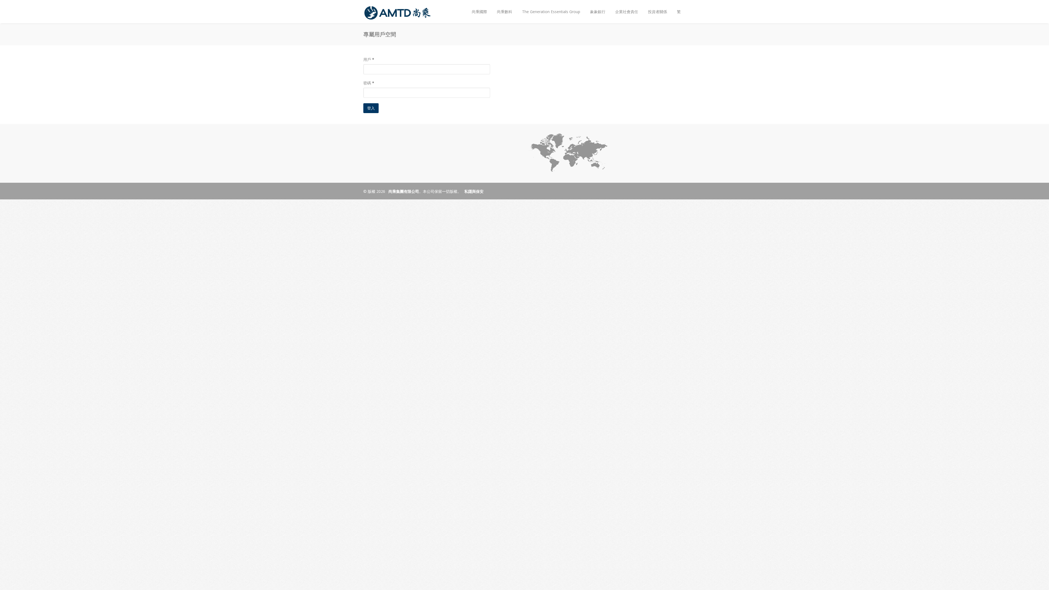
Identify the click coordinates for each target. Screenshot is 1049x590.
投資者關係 (655, 7)
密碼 (368, 82)
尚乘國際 (479, 11)
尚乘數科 (504, 11)
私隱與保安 (474, 191)
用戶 (368, 59)
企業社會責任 (626, 11)
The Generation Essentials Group (551, 11)
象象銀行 (597, 11)
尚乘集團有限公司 (403, 191)
